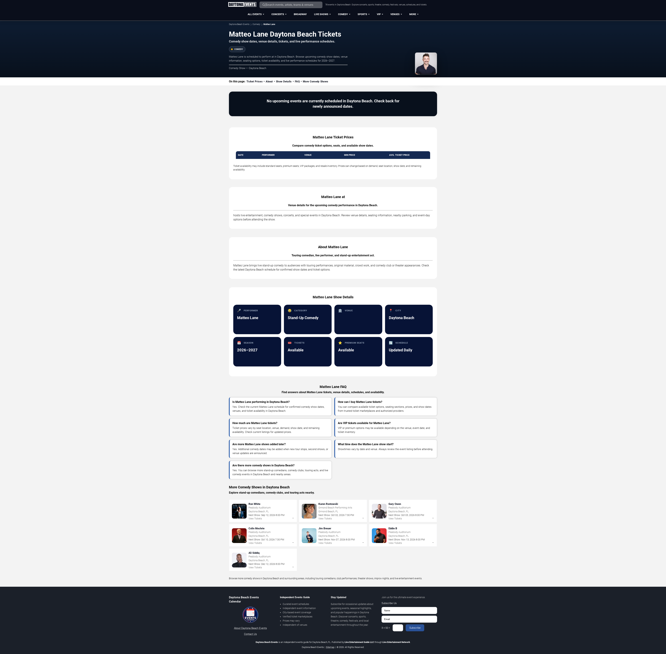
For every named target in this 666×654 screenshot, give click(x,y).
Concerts (277, 14)
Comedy (343, 14)
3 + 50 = (386, 627)
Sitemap (330, 647)
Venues (395, 14)
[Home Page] (242, 4)
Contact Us (250, 634)
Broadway (300, 14)
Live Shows (321, 14)
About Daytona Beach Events (250, 628)
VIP (379, 14)
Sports (362, 14)
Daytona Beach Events (239, 24)
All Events (255, 14)
